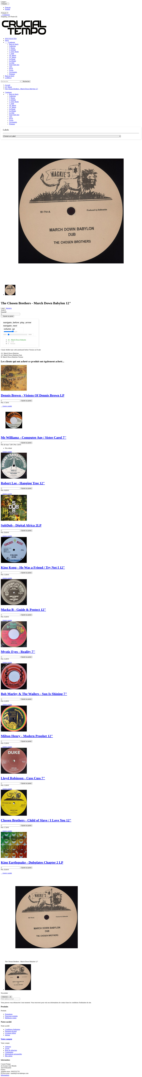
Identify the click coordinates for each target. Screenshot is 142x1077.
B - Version (11, 343)
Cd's (10, 66)
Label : (3, 308)
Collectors (12, 46)
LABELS (8, 78)
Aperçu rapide (6, 406)
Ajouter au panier (7, 316)
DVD (11, 68)
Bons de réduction (11, 1050)
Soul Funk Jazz (14, 65)
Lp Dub (11, 63)
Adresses (8, 1046)
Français (7, 7)
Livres (11, 70)
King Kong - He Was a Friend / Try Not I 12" (33, 567)
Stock (7, 40)
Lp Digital (12, 61)
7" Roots (12, 48)
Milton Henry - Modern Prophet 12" (27, 736)
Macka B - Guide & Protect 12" (23, 609)
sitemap (7, 1035)
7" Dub (11, 53)
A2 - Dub (11, 342)
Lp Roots (12, 59)
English (7, 9)
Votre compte (6, 1039)
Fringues (12, 74)
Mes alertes (8, 1056)
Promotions (8, 1014)
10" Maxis (12, 55)
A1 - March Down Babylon (17, 340)
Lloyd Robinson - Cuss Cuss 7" (23, 778)
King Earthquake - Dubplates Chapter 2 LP (32, 862)
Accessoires (13, 72)
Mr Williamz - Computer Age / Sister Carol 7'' (33, 437)
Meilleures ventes (10, 1018)
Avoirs (7, 1048)
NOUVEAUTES (11, 38)
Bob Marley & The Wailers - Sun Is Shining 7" (34, 694)
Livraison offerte (10, 1033)
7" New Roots (14, 52)
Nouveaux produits (11, 1016)
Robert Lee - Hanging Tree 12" (23, 483)
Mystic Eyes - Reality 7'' (18, 652)
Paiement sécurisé (11, 1031)
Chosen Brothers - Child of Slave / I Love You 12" (36, 820)
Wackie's (9, 308)
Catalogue (10, 42)
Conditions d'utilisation (12, 1029)
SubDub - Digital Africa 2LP (21, 525)
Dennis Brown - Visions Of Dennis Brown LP (32, 395)
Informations (5, 1075)
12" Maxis (12, 57)
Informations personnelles (13, 1054)
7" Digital (12, 50)
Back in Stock (13, 44)
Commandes (9, 1052)
